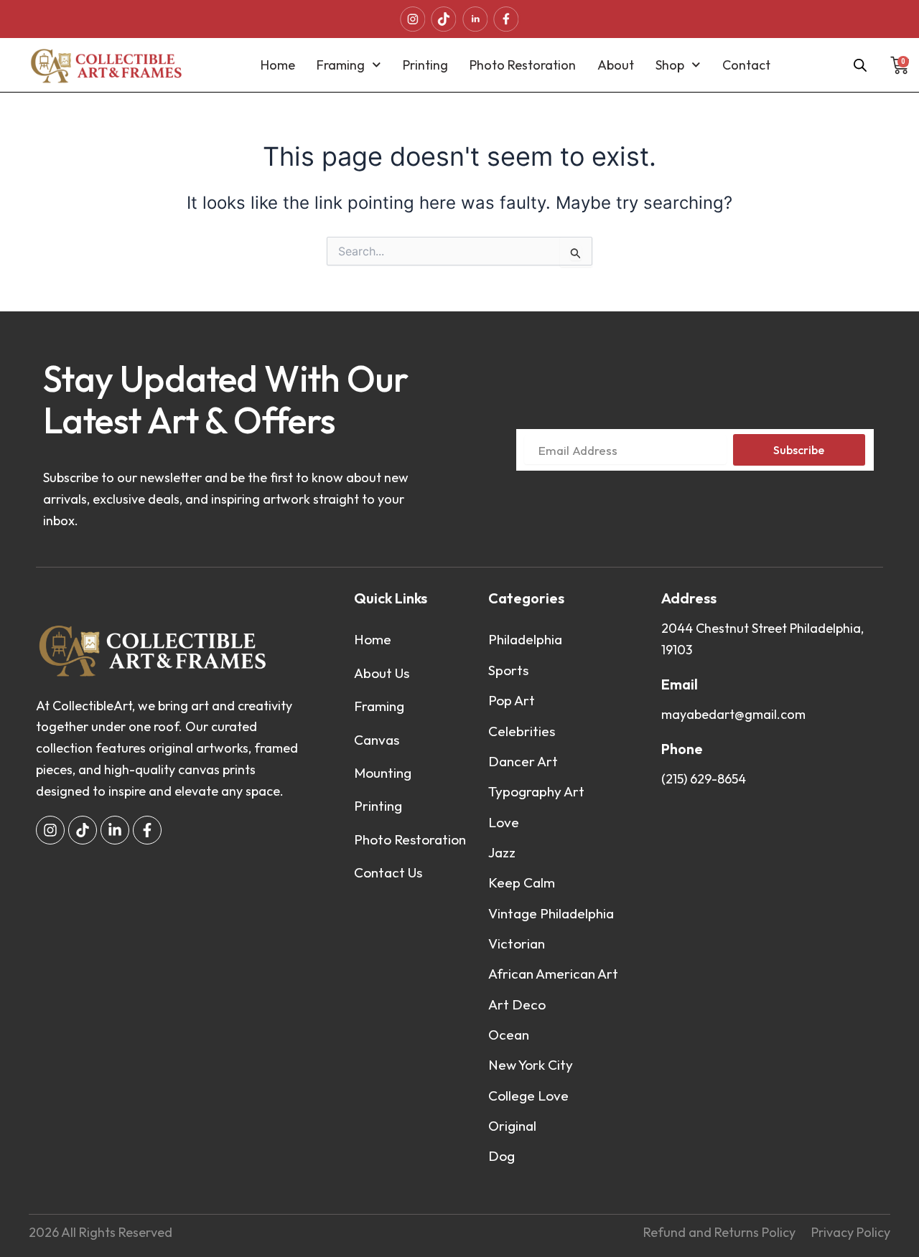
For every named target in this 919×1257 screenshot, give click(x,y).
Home (278, 65)
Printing (425, 65)
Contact (746, 65)
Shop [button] (670, 65)
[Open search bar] (860, 65)
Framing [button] (341, 65)
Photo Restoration (523, 65)
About (615, 65)
